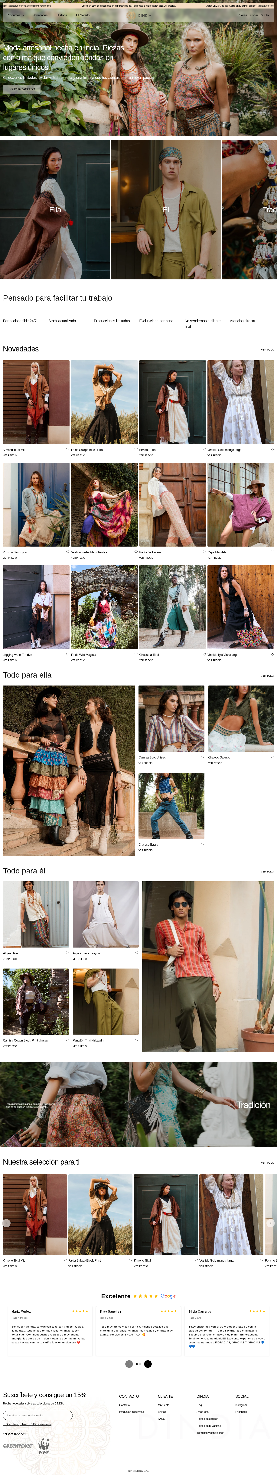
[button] (15, 15)
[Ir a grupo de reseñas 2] (140, 1364)
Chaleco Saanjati (219, 757)
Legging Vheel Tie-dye (17, 655)
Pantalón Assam (150, 552)
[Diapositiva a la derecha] (270, 1223)
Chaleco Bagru (148, 844)
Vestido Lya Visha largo (222, 655)
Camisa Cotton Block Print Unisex (25, 1040)
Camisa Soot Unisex (152, 757)
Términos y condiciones (210, 1432)
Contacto (124, 1405)
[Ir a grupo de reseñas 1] (137, 1364)
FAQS (161, 1418)
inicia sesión (107, 5)
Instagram (241, 1405)
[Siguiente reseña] (148, 1364)
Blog (199, 1405)
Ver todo (267, 349)
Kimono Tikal (147, 450)
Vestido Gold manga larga (224, 450)
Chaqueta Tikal (149, 655)
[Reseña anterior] (129, 1364)
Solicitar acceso (22, 89)
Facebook (241, 1411)
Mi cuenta (163, 1405)
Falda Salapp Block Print (87, 450)
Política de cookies (207, 1418)
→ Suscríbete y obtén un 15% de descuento (27, 1424)
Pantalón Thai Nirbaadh (88, 1040)
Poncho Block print (15, 552)
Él (166, 210)
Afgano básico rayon (86, 953)
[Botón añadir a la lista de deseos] (68, 449)
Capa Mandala (216, 552)
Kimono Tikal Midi (14, 450)
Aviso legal (203, 1411)
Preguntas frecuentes (131, 1411)
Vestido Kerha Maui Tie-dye (89, 552)
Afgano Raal (11, 953)
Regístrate (93, 5)
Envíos (162, 1411)
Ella (55, 210)
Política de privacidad (209, 1425)
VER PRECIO (10, 455)
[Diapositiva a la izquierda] (6, 1223)
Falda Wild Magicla (83, 655)
